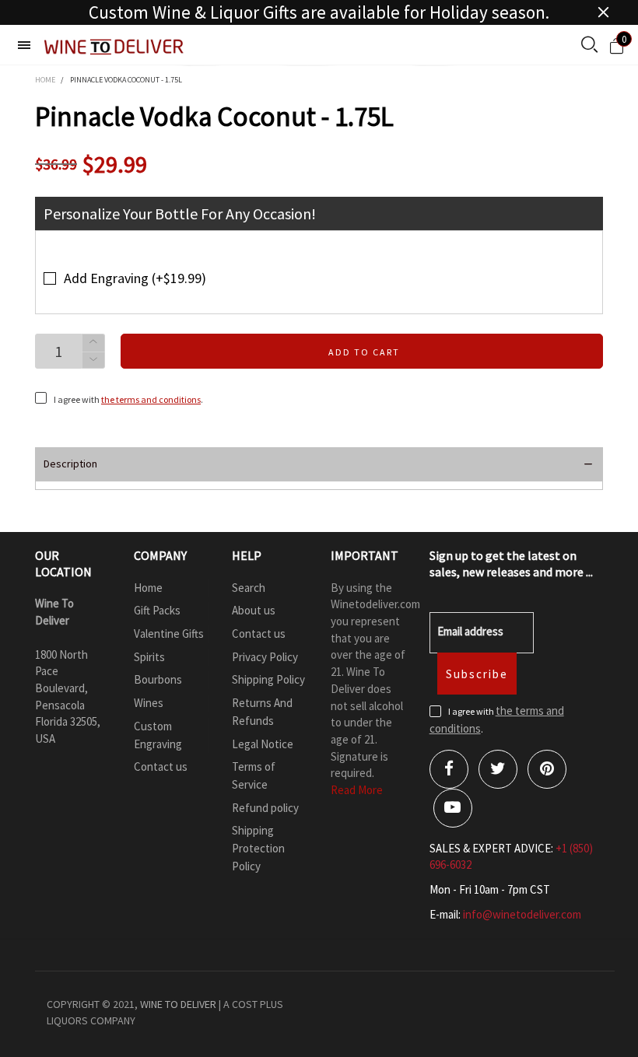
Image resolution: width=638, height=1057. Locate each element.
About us (253, 610)
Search (248, 587)
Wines (148, 702)
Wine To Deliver (178, 1004)
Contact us (161, 766)
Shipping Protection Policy (258, 848)
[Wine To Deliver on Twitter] (497, 769)
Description (70, 464)
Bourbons (158, 679)
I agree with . (128, 399)
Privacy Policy (265, 656)
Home (148, 587)
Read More (357, 789)
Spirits (149, 656)
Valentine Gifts (169, 633)
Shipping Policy (268, 679)
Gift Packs (157, 610)
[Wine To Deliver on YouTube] (452, 808)
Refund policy (265, 807)
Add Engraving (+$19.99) (135, 278)
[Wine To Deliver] (114, 47)
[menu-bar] (24, 45)
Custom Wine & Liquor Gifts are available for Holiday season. (319, 12)
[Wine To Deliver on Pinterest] (547, 769)
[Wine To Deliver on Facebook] (448, 769)
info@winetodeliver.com (522, 914)
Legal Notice (262, 744)
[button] (93, 360)
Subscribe (477, 674)
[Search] (589, 45)
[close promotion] (603, 12)
